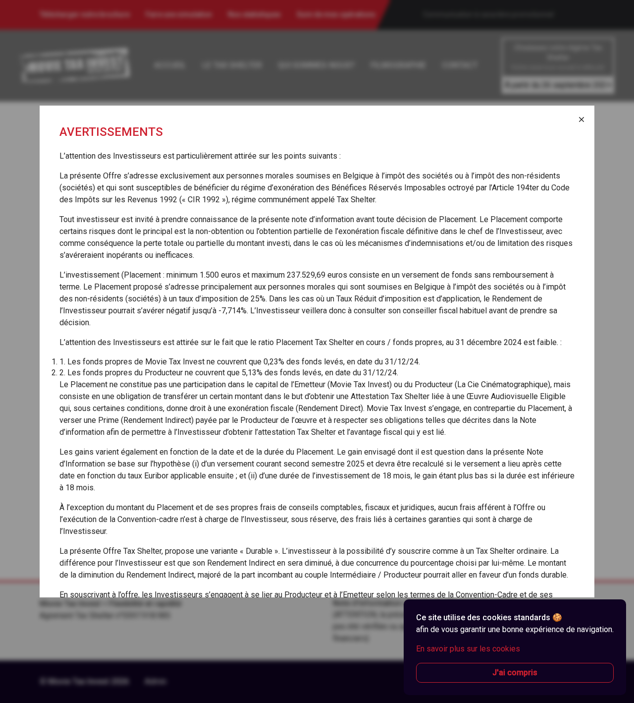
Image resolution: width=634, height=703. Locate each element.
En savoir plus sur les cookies (468, 648)
